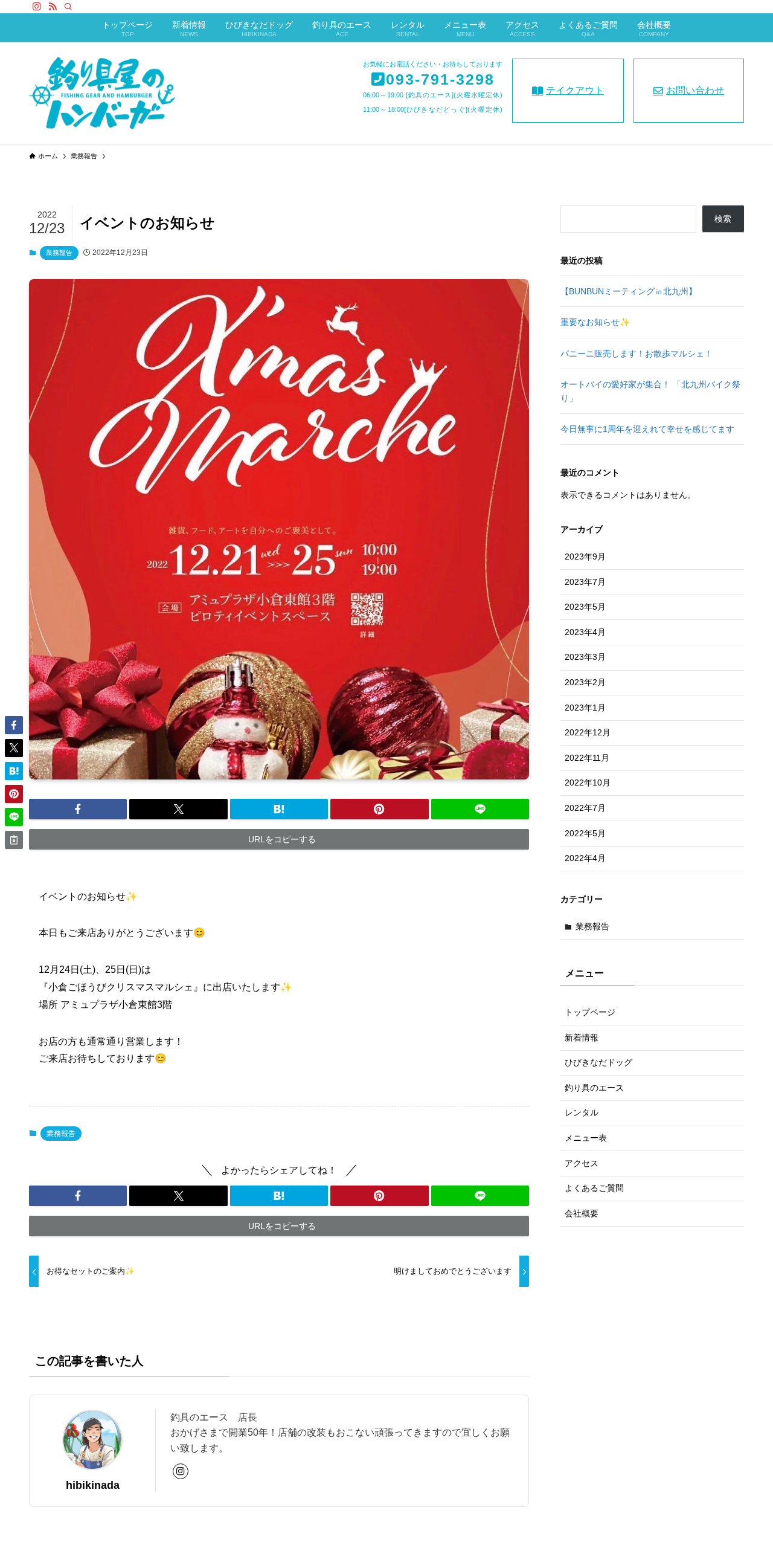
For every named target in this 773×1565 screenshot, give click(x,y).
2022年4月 (585, 858)
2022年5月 (585, 833)
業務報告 (59, 252)
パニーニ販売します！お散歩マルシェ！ (636, 353)
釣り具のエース (594, 1087)
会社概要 (581, 1213)
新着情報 (581, 1037)
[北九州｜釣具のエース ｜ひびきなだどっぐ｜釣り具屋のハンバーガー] (102, 93)
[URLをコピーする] (14, 840)
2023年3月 (585, 657)
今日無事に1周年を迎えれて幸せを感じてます (647, 429)
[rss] (52, 6)
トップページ (590, 1012)
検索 (722, 219)
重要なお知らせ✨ (595, 322)
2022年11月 (587, 758)
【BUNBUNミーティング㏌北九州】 (628, 291)
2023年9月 (585, 556)
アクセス (581, 1163)
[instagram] (37, 6)
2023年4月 (585, 632)
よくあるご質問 (594, 1188)
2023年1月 (585, 707)
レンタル (581, 1113)
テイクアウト (575, 90)
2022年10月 (588, 782)
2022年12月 (588, 732)
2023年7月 (585, 582)
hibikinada (93, 1485)
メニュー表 (586, 1138)
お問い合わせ (695, 90)
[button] (78, 809)
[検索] (68, 6)
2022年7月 (585, 808)
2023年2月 (585, 682)
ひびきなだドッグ (598, 1063)
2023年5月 (585, 606)
